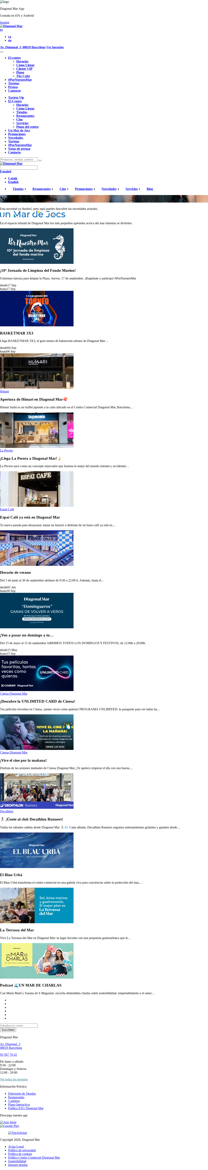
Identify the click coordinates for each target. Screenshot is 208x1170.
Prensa (13, 87)
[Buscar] (40, 160)
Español (5, 171)
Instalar (4, 22)
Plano (20, 72)
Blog (150, 189)
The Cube (23, 76)
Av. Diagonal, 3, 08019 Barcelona (23, 47)
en (9, 40)
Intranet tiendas (18, 1165)
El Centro (15, 101)
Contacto (14, 90)
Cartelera (14, 1101)
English (13, 182)
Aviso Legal (16, 1146)
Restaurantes (25, 116)
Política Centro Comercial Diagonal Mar (34, 1157)
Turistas (13, 83)
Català (12, 178)
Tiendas (21, 112)
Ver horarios (55, 47)
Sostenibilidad (17, 1161)
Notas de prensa (19, 148)
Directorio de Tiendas (22, 1093)
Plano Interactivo (19, 1104)
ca (9, 36)
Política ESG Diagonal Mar (25, 1108)
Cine (19, 119)
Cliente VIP (24, 68)
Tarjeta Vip (16, 97)
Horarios (22, 61)
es (1, 29)
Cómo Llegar (25, 65)
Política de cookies (20, 1154)
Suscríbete (8, 1029)
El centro (14, 57)
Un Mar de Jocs (19, 130)
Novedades (15, 137)
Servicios (22, 123)
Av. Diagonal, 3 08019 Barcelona (11, 1045)
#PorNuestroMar (20, 79)
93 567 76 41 (8, 1054)
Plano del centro (27, 126)
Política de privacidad (22, 1150)
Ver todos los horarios (14, 1079)
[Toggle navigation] (1, 52)
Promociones (17, 134)
